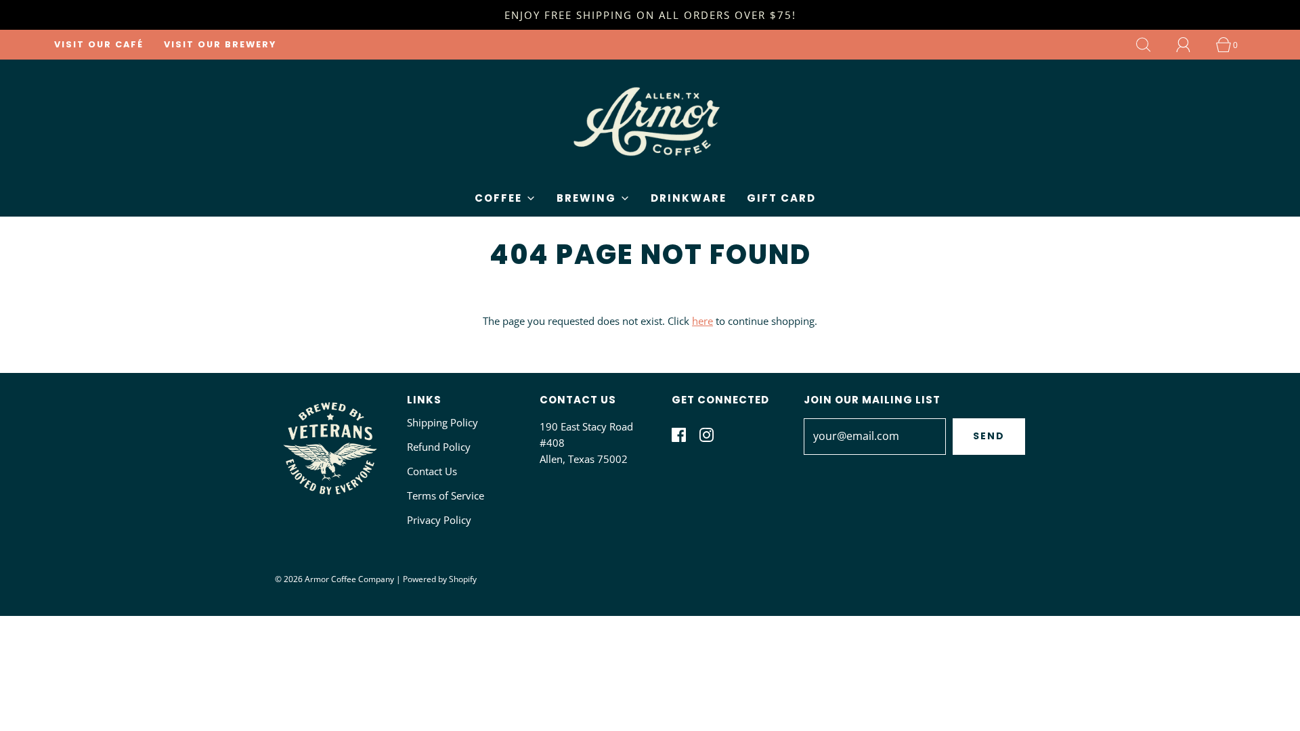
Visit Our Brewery (220, 44)
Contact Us (432, 471)
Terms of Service (445, 495)
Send (989, 436)
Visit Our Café (99, 44)
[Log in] (1191, 45)
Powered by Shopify (440, 579)
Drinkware (689, 198)
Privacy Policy (439, 520)
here (702, 321)
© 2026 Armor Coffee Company (334, 579)
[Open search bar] (1151, 45)
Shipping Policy (442, 422)
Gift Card (781, 198)
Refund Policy (439, 446)
